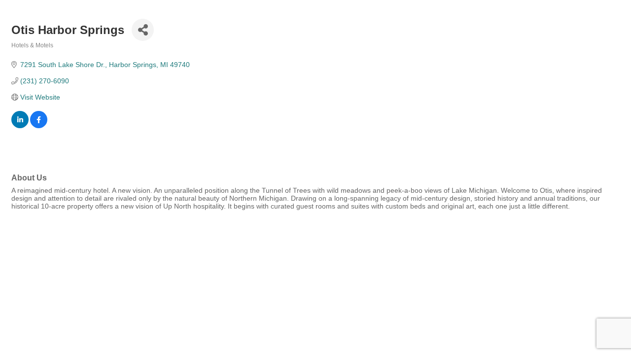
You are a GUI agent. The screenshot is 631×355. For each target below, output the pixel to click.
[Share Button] (143, 30)
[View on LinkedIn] (20, 126)
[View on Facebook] (38, 126)
